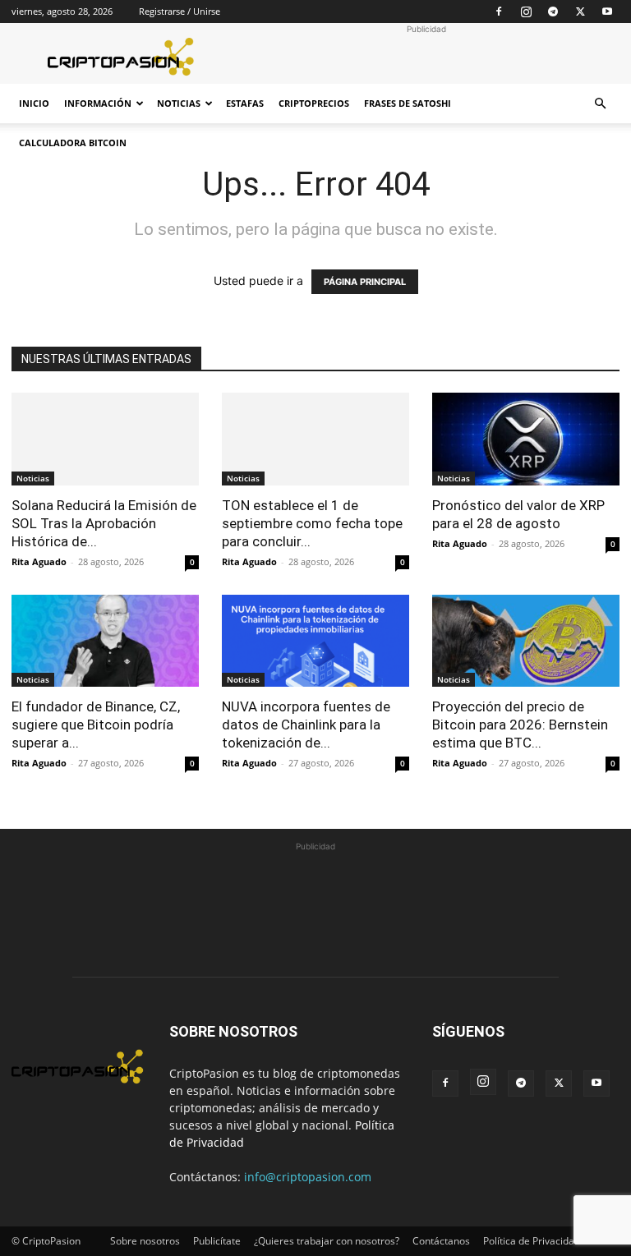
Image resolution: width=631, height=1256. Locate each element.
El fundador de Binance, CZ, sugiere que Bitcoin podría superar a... (96, 724)
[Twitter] (580, 11)
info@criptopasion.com (307, 1177)
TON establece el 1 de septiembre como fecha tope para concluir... (312, 523)
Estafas (245, 103)
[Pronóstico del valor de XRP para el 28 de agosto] (525, 439)
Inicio (34, 103)
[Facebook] (498, 11)
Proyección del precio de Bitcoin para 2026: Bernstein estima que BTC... (520, 724)
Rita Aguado (39, 561)
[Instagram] (526, 11)
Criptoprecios (314, 103)
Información (97, 103)
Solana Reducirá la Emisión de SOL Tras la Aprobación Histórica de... (104, 523)
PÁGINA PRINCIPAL (365, 282)
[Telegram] (553, 11)
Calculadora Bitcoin (73, 142)
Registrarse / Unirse (179, 11)
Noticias (178, 103)
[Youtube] (607, 11)
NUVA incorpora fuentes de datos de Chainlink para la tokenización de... (306, 724)
